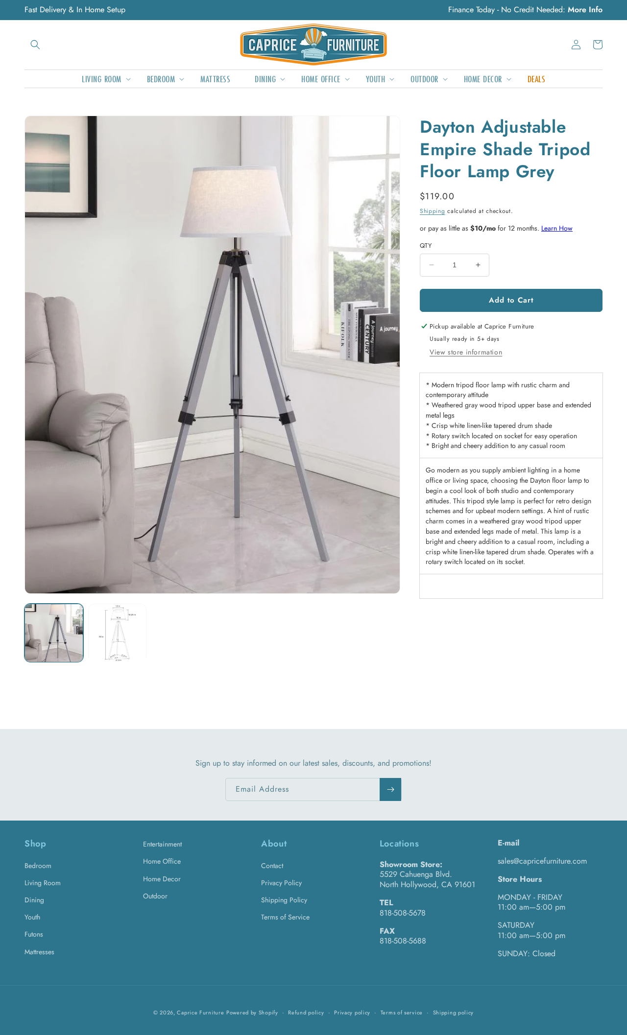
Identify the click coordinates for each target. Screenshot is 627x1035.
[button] (35, 44)
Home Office (162, 861)
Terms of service (402, 1012)
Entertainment (162, 844)
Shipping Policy (284, 900)
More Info (585, 9)
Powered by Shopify (252, 1012)
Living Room (42, 883)
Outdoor (155, 896)
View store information (466, 352)
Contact (272, 865)
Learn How (557, 228)
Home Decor (162, 879)
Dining (34, 900)
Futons (33, 934)
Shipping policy (453, 1012)
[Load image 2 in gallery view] (117, 633)
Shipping (432, 211)
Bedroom (37, 865)
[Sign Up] (390, 789)
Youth (32, 917)
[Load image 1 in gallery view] (53, 633)
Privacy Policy (281, 883)
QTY (426, 245)
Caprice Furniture (200, 1012)
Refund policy (306, 1012)
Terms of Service (285, 917)
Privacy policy (352, 1012)
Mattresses (39, 952)
